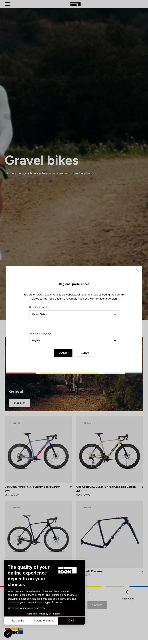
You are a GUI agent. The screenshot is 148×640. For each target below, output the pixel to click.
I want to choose (44, 620)
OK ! (71, 620)
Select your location (39, 307)
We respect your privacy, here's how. (26, 608)
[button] (8, 633)
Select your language (40, 333)
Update (63, 352)
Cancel (85, 352)
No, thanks (17, 620)
